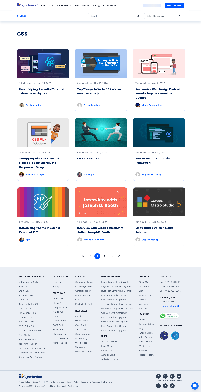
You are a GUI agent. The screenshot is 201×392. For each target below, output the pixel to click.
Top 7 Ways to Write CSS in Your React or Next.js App (99, 91)
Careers (142, 299)
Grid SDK (23, 286)
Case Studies (81, 325)
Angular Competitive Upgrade (116, 286)
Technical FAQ (82, 329)
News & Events (146, 295)
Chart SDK (24, 290)
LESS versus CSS (88, 158)
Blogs (23, 15)
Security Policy (72, 382)
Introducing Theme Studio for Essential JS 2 (39, 230)
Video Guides (145, 337)
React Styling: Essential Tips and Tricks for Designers (41, 91)
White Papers (81, 320)
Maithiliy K (89, 174)
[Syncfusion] (30, 376)
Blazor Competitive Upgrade (115, 282)
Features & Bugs (83, 295)
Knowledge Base (83, 286)
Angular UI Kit (108, 354)
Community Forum (84, 282)
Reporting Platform (28, 343)
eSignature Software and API (33, 348)
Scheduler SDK (26, 295)
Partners (143, 308)
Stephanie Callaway (151, 174)
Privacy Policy (24, 382)
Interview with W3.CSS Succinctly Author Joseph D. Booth (100, 230)
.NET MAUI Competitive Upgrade (117, 304)
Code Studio (24, 335)
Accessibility (81, 338)
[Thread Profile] (172, 385)
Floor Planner (59, 320)
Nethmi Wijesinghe (35, 174)
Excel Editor (58, 329)
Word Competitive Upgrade (114, 321)
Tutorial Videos (146, 332)
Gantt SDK (24, 299)
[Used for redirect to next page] (112, 256)
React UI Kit (107, 346)
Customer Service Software (32, 352)
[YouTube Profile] (179, 376)
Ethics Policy (108, 382)
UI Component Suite (28, 282)
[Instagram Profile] (165, 385)
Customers (144, 286)
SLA (77, 299)
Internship (144, 304)
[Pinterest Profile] (158, 385)
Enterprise (62, 5)
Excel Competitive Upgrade (114, 326)
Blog (141, 290)
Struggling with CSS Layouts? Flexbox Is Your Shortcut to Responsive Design (39, 163)
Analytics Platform (27, 339)
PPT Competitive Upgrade (113, 330)
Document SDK (26, 317)
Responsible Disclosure (90, 382)
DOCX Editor (59, 325)
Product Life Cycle (84, 304)
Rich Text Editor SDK (29, 304)
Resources (80, 5)
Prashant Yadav (33, 105)
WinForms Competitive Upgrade (117, 308)
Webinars (80, 347)
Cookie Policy (38, 382)
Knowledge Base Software (31, 357)
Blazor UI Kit (107, 350)
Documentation (146, 323)
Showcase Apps (146, 341)
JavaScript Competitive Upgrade (116, 290)
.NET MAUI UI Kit (109, 341)
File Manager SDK (27, 312)
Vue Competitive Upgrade (113, 299)
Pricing (96, 5)
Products (45, 5)
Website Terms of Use (55, 382)
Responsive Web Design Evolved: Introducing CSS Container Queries (158, 93)
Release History (146, 354)
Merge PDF (58, 303)
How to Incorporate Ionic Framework (152, 161)
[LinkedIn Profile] (172, 376)
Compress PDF (60, 307)
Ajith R (29, 239)
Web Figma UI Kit (109, 359)
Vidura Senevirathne (152, 105)
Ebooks (78, 316)
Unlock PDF (58, 298)
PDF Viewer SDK (26, 321)
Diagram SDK (25, 308)
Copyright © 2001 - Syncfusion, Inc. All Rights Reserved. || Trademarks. (48, 386)
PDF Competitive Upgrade (113, 317)
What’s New (144, 346)
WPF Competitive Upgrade (114, 312)
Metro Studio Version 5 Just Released (154, 230)
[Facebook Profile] (158, 376)
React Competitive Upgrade (114, 295)
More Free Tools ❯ (62, 342)
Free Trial (57, 282)
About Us (108, 5)
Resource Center (83, 351)
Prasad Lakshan (91, 105)
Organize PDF (59, 316)
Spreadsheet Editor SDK (30, 330)
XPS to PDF (58, 311)
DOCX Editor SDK (27, 326)
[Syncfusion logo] (27, 4)
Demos (142, 319)
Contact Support (83, 290)
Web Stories (81, 342)
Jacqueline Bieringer (94, 239)
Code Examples (82, 334)
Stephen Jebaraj (150, 239)
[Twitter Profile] (165, 376)
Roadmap (143, 350)
